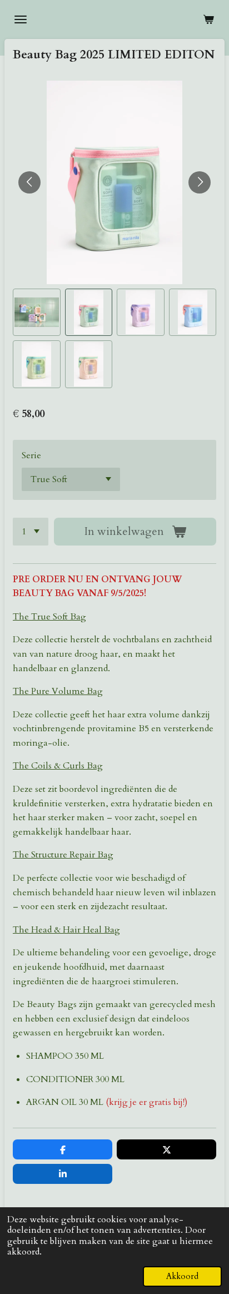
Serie (31, 455)
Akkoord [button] (182, 1276)
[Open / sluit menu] (20, 19)
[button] (37, 312)
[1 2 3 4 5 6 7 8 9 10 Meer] (30, 532)
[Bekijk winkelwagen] (208, 19)
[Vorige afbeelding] (29, 182)
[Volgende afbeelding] (199, 182)
